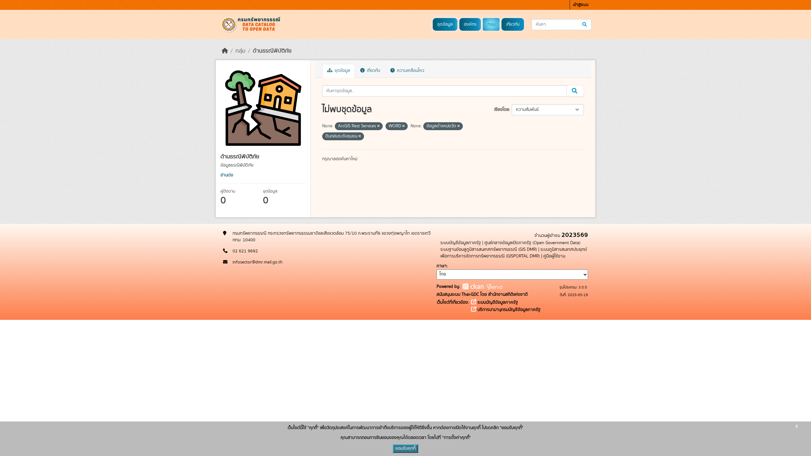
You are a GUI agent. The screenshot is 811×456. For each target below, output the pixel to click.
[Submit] (585, 24)
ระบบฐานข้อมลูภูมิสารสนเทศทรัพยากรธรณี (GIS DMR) (488, 249)
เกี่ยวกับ (513, 24)
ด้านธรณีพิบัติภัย (272, 51)
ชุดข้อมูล (445, 24)
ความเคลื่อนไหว (410, 70)
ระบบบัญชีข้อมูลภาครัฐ (460, 243)
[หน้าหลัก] (225, 51)
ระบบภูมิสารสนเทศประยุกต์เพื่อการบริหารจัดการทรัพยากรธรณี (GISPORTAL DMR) (513, 252)
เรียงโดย (501, 109)
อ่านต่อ (226, 175)
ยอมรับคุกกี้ (405, 448)
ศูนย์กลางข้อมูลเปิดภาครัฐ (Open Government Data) (532, 243)
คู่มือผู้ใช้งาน (554, 256)
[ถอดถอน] (378, 126)
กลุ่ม (491, 24)
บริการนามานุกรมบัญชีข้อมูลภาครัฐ (508, 310)
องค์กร (470, 24)
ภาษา (442, 266)
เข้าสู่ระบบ (581, 5)
